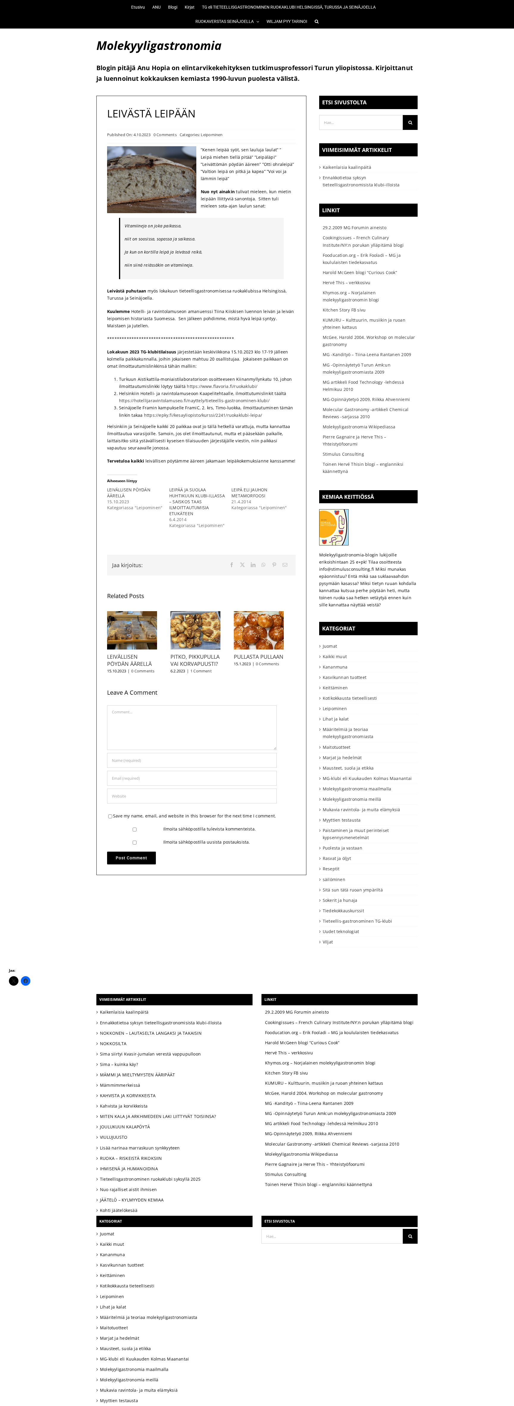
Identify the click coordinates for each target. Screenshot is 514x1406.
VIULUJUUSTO (113, 1137)
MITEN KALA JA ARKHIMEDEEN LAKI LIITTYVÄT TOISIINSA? (158, 1116)
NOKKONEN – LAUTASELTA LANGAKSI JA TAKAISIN (151, 1033)
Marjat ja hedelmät (342, 757)
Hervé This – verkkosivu (347, 282)
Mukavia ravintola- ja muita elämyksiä (361, 809)
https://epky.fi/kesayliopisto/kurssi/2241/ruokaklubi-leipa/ (203, 415)
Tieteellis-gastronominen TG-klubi (357, 921)
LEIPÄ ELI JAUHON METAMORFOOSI (249, 492)
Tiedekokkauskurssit (343, 910)
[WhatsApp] (263, 565)
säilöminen (334, 879)
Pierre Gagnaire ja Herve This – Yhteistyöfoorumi (315, 1164)
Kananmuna (335, 667)
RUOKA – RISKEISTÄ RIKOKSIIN (131, 1158)
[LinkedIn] (253, 565)
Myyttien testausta (342, 820)
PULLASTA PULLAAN (267, 659)
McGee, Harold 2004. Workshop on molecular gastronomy (324, 1093)
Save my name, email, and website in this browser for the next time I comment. (194, 819)
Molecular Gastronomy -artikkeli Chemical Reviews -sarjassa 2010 (332, 1144)
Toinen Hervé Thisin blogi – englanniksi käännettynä (318, 1184)
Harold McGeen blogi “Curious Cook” (360, 272)
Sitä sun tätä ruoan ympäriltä (353, 890)
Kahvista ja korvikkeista (124, 1106)
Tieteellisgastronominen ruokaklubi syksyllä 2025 (150, 1179)
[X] (242, 565)
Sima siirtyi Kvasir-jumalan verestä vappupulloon (150, 1054)
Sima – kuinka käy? (119, 1064)
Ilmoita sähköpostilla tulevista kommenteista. (209, 832)
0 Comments (165, 134)
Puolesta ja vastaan (342, 848)
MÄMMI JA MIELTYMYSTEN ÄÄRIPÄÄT (137, 1075)
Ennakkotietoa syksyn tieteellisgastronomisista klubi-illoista (161, 1023)
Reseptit (331, 869)
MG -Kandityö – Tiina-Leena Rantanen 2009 (367, 354)
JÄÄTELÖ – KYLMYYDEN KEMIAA (132, 1200)
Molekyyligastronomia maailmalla (357, 789)
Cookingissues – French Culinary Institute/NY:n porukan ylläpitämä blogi (339, 1022)
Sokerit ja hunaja (340, 900)
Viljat (328, 942)
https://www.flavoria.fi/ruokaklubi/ (222, 386)
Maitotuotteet (337, 747)
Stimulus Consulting (343, 454)
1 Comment (205, 674)
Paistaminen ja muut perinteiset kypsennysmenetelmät (356, 834)
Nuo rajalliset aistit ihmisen (128, 1189)
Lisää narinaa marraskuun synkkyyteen (140, 1148)
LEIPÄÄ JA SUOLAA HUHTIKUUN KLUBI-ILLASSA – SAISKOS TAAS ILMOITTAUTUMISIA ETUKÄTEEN (197, 501)
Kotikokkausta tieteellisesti (350, 698)
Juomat (330, 646)
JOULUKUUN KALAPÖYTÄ (125, 1127)
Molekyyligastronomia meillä (352, 799)
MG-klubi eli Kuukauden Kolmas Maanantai (367, 778)
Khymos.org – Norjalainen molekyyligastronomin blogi (320, 1063)
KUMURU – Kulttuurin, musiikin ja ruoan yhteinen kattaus (324, 1083)
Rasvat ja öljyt (337, 858)
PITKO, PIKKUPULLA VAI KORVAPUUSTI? (198, 663)
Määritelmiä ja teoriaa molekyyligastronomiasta (348, 732)
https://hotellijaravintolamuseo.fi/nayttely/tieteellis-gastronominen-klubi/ (194, 400)
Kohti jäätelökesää (118, 1210)
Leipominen (211, 134)
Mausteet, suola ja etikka (348, 768)
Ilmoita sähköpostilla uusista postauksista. (206, 845)
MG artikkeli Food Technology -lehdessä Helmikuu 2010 (321, 1123)
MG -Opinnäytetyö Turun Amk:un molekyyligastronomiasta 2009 (330, 1113)
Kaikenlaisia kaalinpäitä (347, 167)
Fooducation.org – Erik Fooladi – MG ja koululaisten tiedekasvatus (332, 1032)
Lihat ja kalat (336, 719)
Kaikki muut (335, 656)
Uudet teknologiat (341, 931)
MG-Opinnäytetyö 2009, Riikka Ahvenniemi (366, 399)
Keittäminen (335, 688)
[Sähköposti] (285, 565)
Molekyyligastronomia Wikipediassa (359, 427)
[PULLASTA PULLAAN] (269, 614)
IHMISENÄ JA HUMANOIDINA (129, 1168)
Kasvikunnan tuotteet (344, 677)
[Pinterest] (274, 565)
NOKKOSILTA (113, 1043)
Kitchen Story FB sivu (344, 310)
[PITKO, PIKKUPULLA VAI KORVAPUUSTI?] (201, 614)
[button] (313, 21)
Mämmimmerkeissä (120, 1085)
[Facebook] (231, 565)
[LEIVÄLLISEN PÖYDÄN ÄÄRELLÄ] (134, 614)
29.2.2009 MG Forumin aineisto (354, 227)
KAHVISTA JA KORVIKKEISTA (128, 1095)
